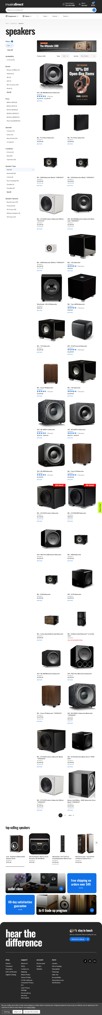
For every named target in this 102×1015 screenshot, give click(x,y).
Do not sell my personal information (26, 995)
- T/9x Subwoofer (74, 388)
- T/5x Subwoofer (74, 262)
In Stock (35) (11, 60)
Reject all (17, 1012)
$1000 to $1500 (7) (13, 113)
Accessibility (56, 977)
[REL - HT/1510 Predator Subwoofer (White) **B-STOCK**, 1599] (51, 202)
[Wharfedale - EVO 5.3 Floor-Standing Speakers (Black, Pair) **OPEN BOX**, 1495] (62, 843)
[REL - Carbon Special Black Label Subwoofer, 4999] (51, 617)
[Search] (94, 10)
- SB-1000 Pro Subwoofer (46, 429)
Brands (55, 16)
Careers (54, 963)
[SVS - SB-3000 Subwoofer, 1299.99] (51, 455)
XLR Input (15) (11, 217)
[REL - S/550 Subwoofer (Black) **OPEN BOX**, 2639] (82, 161)
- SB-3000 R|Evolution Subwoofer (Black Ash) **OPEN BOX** (81, 220)
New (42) (9, 156)
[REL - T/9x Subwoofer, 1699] (82, 371)
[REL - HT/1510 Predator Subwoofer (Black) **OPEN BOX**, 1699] (51, 740)
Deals (45, 16)
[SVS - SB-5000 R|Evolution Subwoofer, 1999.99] (51, 657)
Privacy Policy (30, 1007)
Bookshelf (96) (11, 173)
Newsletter (56, 969)
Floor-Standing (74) (13, 181)
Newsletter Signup (78, 939)
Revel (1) (9, 88)
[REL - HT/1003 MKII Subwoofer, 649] (82, 496)
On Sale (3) (10, 142)
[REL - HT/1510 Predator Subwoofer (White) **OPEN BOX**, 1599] (51, 784)
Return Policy (25, 974)
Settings (7, 1012)
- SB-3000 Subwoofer (44, 471)
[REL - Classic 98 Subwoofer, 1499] (51, 371)
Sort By (76, 56)
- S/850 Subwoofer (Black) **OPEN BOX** (50, 177)
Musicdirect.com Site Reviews (58, 981)
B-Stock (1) (10, 152)
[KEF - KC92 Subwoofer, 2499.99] (82, 578)
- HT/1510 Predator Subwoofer (47, 513)
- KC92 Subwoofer (74, 594)
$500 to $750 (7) (12, 106)
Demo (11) (10, 134)
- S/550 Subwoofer (44, 594)
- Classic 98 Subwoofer (45, 388)
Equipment (12, 16)
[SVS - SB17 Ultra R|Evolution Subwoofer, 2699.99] (51, 538)
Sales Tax (55, 974)
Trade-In (65, 16)
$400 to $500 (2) (12, 102)
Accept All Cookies (31, 1012)
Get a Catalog (56, 966)
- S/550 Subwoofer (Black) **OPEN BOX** (81, 177)
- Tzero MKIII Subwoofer (76, 304)
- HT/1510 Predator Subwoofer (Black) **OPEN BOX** (50, 757)
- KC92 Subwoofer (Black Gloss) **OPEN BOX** (81, 757)
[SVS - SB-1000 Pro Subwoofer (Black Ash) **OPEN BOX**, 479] (82, 697)
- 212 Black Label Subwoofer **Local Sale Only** (81, 635)
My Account (41, 963)
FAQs (23, 966)
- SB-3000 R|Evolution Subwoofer (48, 92)
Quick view (51, 84)
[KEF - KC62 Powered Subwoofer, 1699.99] (82, 329)
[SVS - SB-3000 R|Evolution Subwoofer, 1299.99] (51, 76)
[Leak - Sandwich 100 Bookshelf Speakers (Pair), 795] (16, 843)
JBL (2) (9, 77)
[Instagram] (90, 961)
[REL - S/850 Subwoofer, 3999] (82, 538)
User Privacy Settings (25, 989)
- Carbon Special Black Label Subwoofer (50, 634)
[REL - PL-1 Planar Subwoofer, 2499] (82, 121)
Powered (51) (11, 206)
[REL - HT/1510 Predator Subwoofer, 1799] (51, 496)
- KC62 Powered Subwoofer (77, 346)
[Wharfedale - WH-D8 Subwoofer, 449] (51, 288)
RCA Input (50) (11, 209)
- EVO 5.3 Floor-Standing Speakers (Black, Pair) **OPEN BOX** (61, 857)
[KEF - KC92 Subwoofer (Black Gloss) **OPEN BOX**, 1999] (82, 740)
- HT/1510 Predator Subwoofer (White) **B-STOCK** (50, 220)
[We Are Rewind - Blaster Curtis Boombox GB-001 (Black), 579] (39, 843)
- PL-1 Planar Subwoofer (76, 138)
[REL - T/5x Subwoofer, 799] (82, 246)
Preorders (9, 969)
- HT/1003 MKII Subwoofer (77, 513)
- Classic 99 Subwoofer (76, 471)
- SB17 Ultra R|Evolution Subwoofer (49, 554)
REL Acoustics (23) (12, 85)
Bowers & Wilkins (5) (13, 70)
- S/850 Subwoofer (74, 554)
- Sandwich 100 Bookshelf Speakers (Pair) (15, 857)
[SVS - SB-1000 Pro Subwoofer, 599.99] (51, 413)
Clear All (10, 50)
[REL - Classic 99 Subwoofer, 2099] (82, 455)
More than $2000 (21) (13, 121)
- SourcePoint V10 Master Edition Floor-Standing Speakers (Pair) (84, 857)
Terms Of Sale (26, 977)
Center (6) (10, 177)
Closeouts (9, 966)
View (58, 56)
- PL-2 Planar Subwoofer (45, 138)
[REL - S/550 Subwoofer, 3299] (51, 578)
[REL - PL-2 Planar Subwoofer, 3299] (51, 121)
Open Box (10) (11, 159)
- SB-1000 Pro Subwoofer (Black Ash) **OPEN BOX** (80, 714)
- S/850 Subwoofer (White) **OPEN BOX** (51, 262)
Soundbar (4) (11, 188)
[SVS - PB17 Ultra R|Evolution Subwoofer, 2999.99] (82, 657)
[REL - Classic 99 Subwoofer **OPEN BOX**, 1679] (51, 697)
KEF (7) (9, 81)
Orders (39, 966)
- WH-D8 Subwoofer (47, 304)
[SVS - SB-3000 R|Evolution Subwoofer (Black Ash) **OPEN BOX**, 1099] (82, 202)
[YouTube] (94, 961)
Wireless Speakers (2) (13, 213)
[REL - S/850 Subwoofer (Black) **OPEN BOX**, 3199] (51, 161)
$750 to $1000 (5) (12, 110)
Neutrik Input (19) (12, 202)
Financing (55, 972)
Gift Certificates (11, 972)
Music (27, 16)
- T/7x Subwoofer (43, 346)
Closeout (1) (10, 131)
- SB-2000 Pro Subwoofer (76, 429)
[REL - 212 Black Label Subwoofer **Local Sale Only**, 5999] (82, 617)
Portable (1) (10, 184)
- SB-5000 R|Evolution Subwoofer (48, 673)
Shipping (24, 972)
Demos (8, 963)
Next (70, 815)
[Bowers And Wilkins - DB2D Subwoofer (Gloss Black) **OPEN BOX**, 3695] (82, 784)
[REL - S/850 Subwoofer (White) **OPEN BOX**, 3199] (51, 246)
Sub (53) (9, 169)
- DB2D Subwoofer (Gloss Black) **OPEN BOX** (82, 801)
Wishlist (39, 969)
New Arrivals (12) (12, 138)
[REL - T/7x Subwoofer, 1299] (51, 329)
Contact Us (25, 969)
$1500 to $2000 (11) (13, 117)
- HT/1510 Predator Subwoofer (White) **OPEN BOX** (50, 801)
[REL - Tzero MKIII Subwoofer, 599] (82, 288)
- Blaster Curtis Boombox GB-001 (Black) (38, 857)
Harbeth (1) (10, 73)
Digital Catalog (11, 974)
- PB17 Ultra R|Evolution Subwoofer (80, 673)
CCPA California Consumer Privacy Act (27, 982)
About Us (24, 963)
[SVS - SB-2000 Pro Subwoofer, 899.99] (82, 413)
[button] (20, 92)
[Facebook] (85, 961)
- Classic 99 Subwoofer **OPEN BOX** (49, 713)
